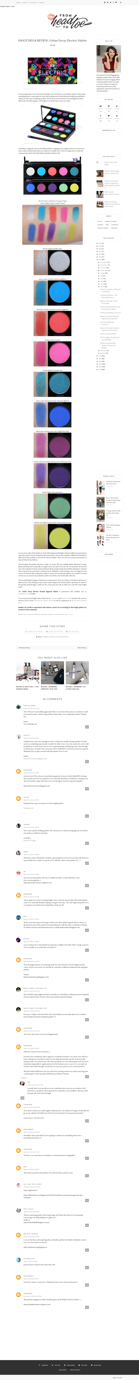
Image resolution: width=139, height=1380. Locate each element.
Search (41, 2)
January (102, 353)
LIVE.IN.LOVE (28, 808)
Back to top (117, 1377)
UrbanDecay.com (24, 594)
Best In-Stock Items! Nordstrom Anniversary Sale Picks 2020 (113, 500)
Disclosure (62, 1370)
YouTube (100, 109)
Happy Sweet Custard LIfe (35, 988)
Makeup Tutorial (111, 221)
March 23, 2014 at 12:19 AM (32, 1011)
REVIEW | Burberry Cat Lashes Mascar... (76, 688)
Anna (26, 852)
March (102, 287)
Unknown (28, 770)
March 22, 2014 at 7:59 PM (31, 941)
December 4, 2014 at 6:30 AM (32, 1296)
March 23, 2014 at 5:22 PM (31, 1048)
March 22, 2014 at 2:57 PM (31, 800)
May (101, 281)
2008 (100, 369)
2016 (100, 254)
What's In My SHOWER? (108, 334)
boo (25, 1167)
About (25, 2)
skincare (114, 228)
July (101, 276)
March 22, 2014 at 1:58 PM (31, 738)
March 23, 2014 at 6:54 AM (31, 1031)
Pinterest (116, 118)
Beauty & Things (30, 840)
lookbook (114, 225)
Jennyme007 (29, 1129)
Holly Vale (28, 1209)
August (102, 273)
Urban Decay (64, 637)
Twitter (117, 109)
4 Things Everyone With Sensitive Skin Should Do (113, 513)
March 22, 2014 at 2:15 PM (31, 773)
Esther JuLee (29, 1258)
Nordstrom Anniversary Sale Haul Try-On (113, 483)
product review (54, 637)
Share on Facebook (35, 631)
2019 (100, 246)
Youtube (33, 2)
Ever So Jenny (30, 706)
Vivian (26, 797)
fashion (100, 225)
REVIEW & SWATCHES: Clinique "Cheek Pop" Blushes (108, 345)
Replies (24, 1078)
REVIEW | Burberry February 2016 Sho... (50, 688)
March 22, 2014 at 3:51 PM (31, 827)
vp (25, 872)
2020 (100, 243)
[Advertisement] (111, 412)
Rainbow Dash (66, 598)
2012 (100, 359)
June (101, 279)
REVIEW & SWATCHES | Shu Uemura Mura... (27, 688)
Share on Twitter (56, 631)
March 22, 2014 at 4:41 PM (31, 874)
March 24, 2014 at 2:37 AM (35, 1085)
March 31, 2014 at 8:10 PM (31, 1236)
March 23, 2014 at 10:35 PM (32, 1107)
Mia (25, 916)
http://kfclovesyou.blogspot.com (35, 759)
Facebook (100, 118)
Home (18, 2)
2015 (100, 257)
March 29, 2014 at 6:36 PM (31, 1212)
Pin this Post (74, 631)
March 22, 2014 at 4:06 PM (31, 854)
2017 (100, 251)
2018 (100, 249)
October (103, 268)
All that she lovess (33, 1184)
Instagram (109, 109)
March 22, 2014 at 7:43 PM (31, 919)
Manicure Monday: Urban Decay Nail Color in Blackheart (112, 204)
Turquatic (54, 598)
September (104, 270)
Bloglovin (108, 118)
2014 (100, 260)
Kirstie (27, 735)
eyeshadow (45, 637)
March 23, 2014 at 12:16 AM (32, 991)
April (102, 284)
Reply (87, 726)
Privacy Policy (75, 1370)
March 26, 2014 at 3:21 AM (31, 1152)
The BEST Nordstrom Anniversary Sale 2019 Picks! (112, 537)
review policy (70, 614)
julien (26, 939)
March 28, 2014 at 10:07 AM (32, 1187)
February (103, 351)
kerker (27, 824)
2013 (100, 356)
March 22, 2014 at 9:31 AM (31, 708)
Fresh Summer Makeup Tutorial (113, 526)
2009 (100, 367)
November (104, 265)
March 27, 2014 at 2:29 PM (31, 1169)
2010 (100, 364)
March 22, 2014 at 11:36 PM (31, 961)
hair (107, 225)
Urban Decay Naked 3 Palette (43, 601)
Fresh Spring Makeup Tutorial (110, 313)
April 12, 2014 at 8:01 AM (31, 1279)
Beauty (100, 221)
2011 (100, 361)
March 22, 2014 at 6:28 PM (31, 897)
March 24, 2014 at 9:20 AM (31, 1132)
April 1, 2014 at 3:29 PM (30, 1261)
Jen (28, 1082)
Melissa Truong (31, 1234)
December (104, 262)
